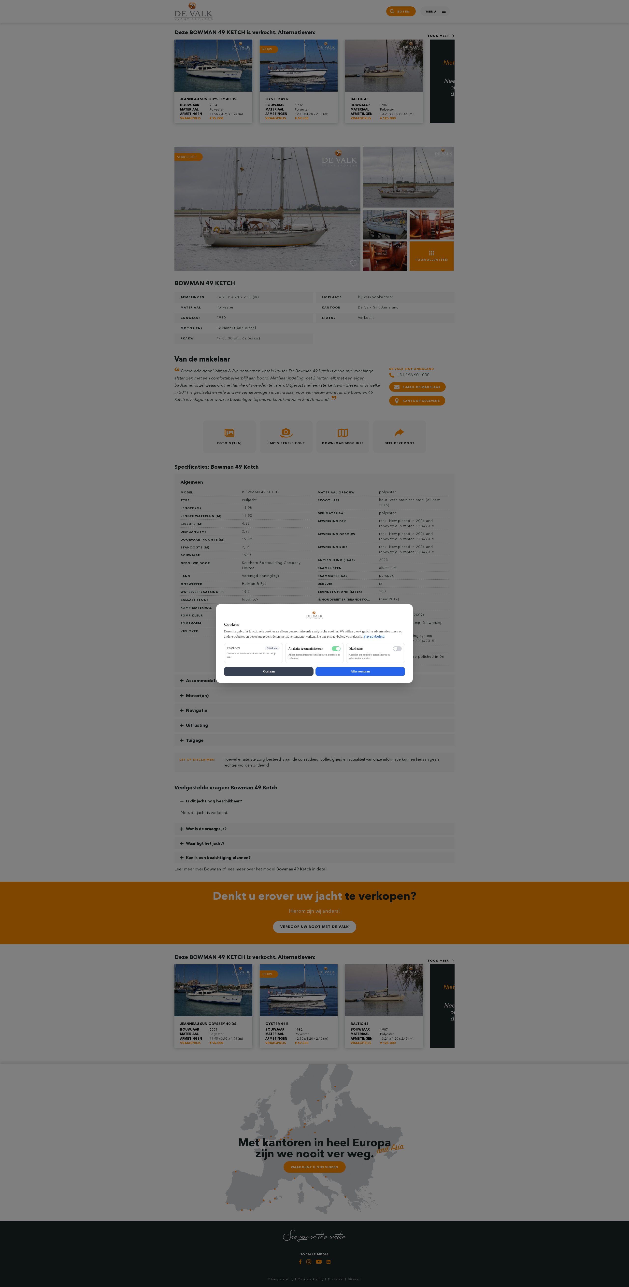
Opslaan (269, 671)
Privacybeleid (374, 636)
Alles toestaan (360, 671)
